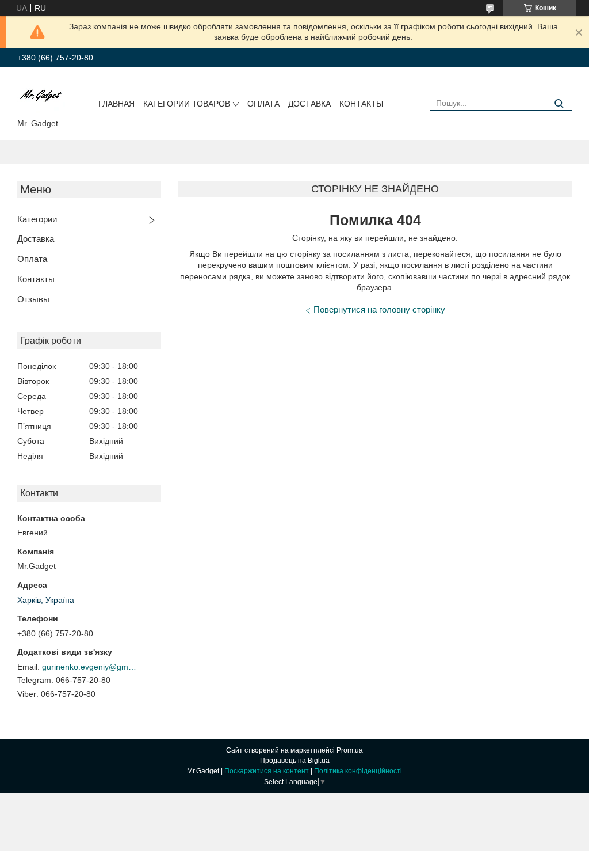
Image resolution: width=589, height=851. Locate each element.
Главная (116, 103)
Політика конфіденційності (358, 771)
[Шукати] (559, 104)
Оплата (263, 103)
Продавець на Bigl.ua (295, 761)
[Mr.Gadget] (41, 95)
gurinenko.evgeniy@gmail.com (91, 666)
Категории (37, 219)
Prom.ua (349, 750)
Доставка (309, 103)
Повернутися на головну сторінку (379, 309)
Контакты (361, 103)
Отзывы (33, 299)
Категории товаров (186, 103)
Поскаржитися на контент (266, 771)
